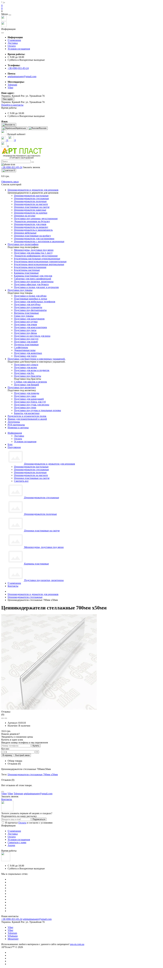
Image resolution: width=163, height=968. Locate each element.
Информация (15, 433)
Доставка (13, 43)
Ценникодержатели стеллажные (31, 469)
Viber (10, 927)
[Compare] (5, 718)
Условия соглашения (19, 48)
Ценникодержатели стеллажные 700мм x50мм (33, 774)
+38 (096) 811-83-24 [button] (11, 919)
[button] (81, 11)
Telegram (12, 933)
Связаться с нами (17, 842)
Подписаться (39, 819)
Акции (11, 845)
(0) (2, 714)
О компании (14, 40)
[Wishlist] (2, 718)
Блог (10, 444)
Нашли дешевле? (10, 734)
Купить (36, 745)
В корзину (7, 755)
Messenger (13, 938)
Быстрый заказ (22, 755)
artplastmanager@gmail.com (22, 76)
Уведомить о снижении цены (17, 736)
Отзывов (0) (14, 763)
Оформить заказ (10, 181)
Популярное (14, 447)
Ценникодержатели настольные (31, 466)
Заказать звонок (31, 167)
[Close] (10, 14)
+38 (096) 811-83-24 (18, 68)
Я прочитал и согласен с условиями (29, 822)
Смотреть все (21, 481)
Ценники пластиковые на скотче (32, 478)
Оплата (12, 46)
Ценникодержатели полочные (30, 472)
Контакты (13, 586)
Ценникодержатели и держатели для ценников (33, 594)
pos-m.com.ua (77, 944)
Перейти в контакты (12, 105)
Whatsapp (13, 936)
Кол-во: (5, 748)
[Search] (32, 162)
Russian (42, 128)
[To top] (2, 791)
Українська (20, 128)
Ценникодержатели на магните (31, 475)
